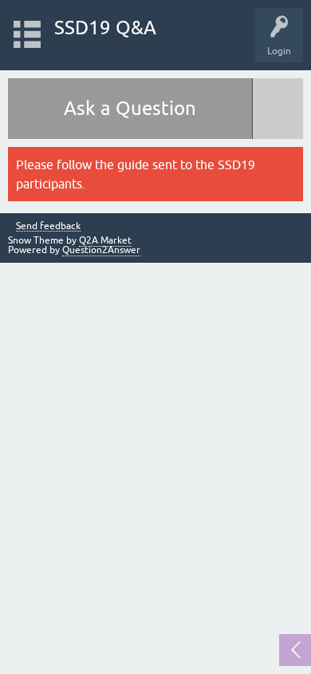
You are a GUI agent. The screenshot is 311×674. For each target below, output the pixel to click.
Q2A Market (105, 240)
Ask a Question (130, 108)
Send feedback (48, 226)
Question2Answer (101, 250)
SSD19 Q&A (105, 27)
